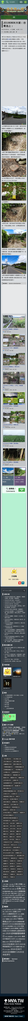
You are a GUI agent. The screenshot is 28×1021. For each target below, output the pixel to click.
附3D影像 (15, 850)
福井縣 (11, 863)
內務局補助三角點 (7, 796)
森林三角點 (16, 764)
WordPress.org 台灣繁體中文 (12, 751)
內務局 (4, 804)
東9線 (9, 39)
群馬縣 (4, 869)
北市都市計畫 (17, 783)
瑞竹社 (4, 799)
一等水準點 (6, 31)
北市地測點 (6, 807)
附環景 (17, 852)
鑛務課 (12, 777)
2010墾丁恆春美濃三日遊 (8, 909)
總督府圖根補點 (7, 785)
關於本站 (7, 706)
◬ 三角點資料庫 (8, 697)
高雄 (17, 834)
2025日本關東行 (10, 952)
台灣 (10, 31)
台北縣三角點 (13, 799)
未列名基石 (6, 820)
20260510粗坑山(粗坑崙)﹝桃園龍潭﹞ (14, 609)
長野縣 (18, 866)
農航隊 (4, 809)
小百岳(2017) (6, 842)
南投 (4, 831)
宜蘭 (10, 836)
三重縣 (11, 874)
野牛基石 (20, 791)
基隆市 (18, 823)
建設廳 (16, 785)
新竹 (11, 826)
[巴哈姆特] (22, 583)
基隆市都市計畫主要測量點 (9, 817)
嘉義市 (4, 834)
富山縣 (4, 866)
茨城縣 (12, 871)
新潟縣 (11, 866)
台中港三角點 (6, 812)
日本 (10, 839)
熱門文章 (7, 704)
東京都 (18, 869)
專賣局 (20, 777)
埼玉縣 (12, 869)
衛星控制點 (14, 807)
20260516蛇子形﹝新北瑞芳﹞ (12, 603)
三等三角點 (6, 761)
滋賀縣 (4, 863)
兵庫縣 (4, 860)
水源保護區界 (6, 783)
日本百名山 (16, 842)
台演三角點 (6, 801)
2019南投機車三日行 (10, 926)
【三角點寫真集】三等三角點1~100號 (14, 695)
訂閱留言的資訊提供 (9, 749)
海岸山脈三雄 (6, 847)
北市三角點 (13, 804)
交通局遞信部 (15, 772)
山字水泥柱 (6, 780)
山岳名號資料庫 (10, 708)
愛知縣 (4, 874)
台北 (11, 823)
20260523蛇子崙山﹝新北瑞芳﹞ (13, 600)
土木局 (4, 793)
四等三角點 (16, 761)
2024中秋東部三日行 (11, 944)
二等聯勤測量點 (18, 766)
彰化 (18, 828)
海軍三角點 (6, 788)
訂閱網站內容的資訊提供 (11, 747)
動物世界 (13, 858)
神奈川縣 (5, 871)
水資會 (14, 780)
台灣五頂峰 (16, 847)
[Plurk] (19, 583)
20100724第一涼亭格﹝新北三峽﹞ (13, 661)
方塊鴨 (13, 29)
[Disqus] (14, 511)
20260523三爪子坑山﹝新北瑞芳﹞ (13, 602)
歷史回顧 (19, 855)
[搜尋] (24, 590)
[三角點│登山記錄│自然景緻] (14, 11)
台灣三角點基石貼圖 (9, 700)
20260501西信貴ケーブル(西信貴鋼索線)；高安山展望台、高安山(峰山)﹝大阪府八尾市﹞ (15, 613)
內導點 (21, 801)
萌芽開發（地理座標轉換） (12, 732)
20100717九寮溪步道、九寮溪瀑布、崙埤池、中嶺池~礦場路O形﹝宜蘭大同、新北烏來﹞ (15, 656)
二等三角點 (15, 758)
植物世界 (5, 858)
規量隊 (21, 812)
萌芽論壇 (21, 490)
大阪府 (20, 858)
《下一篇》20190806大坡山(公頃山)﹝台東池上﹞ (19, 481)
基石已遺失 (6, 850)
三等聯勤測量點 (7, 769)
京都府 (18, 860)
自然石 (11, 809)
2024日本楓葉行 (7, 949)
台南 (11, 834)
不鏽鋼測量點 (6, 774)
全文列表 (7, 699)
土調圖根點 (6, 764)
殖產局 (4, 777)
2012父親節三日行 (14, 916)
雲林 (11, 831)
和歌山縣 (19, 874)
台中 (11, 828)
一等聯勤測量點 (7, 766)
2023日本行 (15, 941)
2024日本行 (16, 949)
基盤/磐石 (15, 774)
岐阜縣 (19, 871)
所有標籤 (7, 702)
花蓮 (17, 836)
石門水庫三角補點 (7, 815)
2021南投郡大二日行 (11, 936)
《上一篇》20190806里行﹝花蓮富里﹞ (8, 479)
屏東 (4, 836)
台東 (13, 31)
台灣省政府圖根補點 (8, 791)
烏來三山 (13, 844)
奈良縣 (11, 860)
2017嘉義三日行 (8, 919)
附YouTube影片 (7, 852)
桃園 (4, 826)
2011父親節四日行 (10, 914)
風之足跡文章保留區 (8, 855)
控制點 (13, 801)
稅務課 (14, 812)
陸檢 (17, 796)
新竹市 (18, 826)
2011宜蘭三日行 (15, 911)
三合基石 (13, 793)
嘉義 (17, 831)
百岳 (17, 839)
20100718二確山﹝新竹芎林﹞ (12, 659)
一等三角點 (6, 758)
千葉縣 (11, 877)
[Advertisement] (14, 62)
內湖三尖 (5, 844)
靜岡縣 (4, 877)
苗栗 (4, 828)
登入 (6, 745)
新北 (4, 823)
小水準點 (5, 772)
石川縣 (18, 863)
